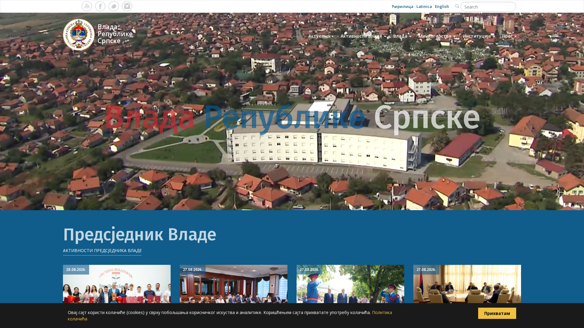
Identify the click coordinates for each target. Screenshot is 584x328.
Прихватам (497, 313)
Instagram (127, 6)
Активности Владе (362, 36)
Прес (508, 36)
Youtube (87, 6)
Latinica (424, 6)
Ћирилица (402, 6)
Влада (400, 36)
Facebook (100, 6)
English (442, 6)
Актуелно (319, 36)
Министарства (436, 36)
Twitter (113, 6)
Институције (477, 36)
